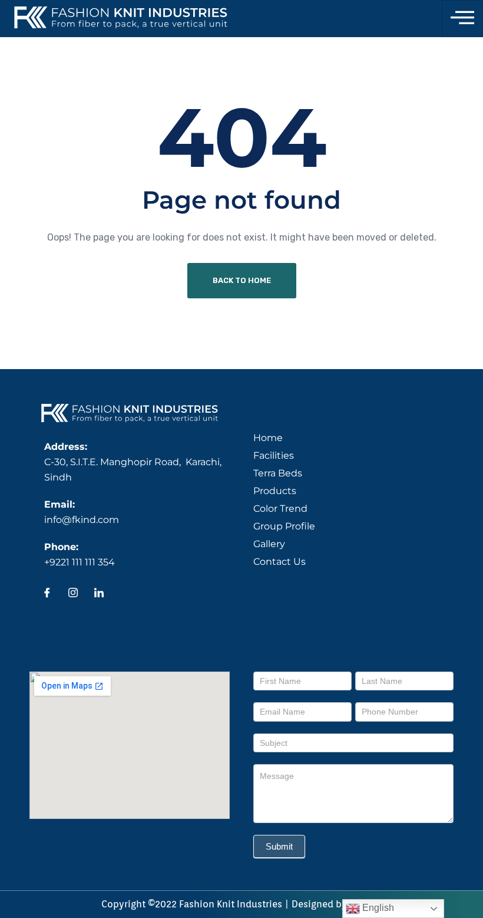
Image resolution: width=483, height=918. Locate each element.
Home (268, 437)
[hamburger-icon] (462, 18)
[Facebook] (47, 594)
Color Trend (280, 508)
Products (274, 490)
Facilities (273, 455)
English (377, 908)
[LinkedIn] (99, 594)
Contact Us (279, 561)
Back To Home (242, 280)
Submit (279, 846)
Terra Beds (277, 473)
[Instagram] (73, 594)
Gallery (269, 544)
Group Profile (284, 526)
